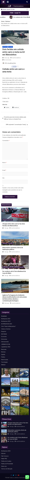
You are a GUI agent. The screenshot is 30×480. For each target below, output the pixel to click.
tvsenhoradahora (16, 57)
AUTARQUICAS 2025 (6, 324)
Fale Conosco (5, 456)
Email (4, 170)
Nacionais (3, 349)
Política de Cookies (6, 461)
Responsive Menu (27, 9)
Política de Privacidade (7, 463)
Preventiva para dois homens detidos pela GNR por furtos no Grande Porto (15, 118)
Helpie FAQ (4, 458)
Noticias (10, 46)
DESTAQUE (5, 46)
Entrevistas (4, 339)
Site (3, 178)
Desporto (3, 331)
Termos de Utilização (6, 469)
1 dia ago (6, 228)
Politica (3, 357)
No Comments (7, 60)
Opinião (3, 354)
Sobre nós (4, 466)
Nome (4, 162)
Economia (3, 336)
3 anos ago (6, 57)
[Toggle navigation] (8, 2)
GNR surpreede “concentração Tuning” (16, 124)
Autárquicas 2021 (5, 318)
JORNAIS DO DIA (5, 344)
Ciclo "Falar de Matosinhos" (8, 326)
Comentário (6, 140)
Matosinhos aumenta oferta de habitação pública (17, 430)
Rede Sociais (4, 359)
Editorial (3, 453)
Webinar (3, 364)
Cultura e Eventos (13, 267)
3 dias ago (6, 303)
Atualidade (5, 267)
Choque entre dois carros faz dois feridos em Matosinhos (18, 423)
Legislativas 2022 (5, 347)
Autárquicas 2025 (5, 321)
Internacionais (5, 341)
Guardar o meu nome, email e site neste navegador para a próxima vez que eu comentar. (12, 190)
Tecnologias (4, 362)
